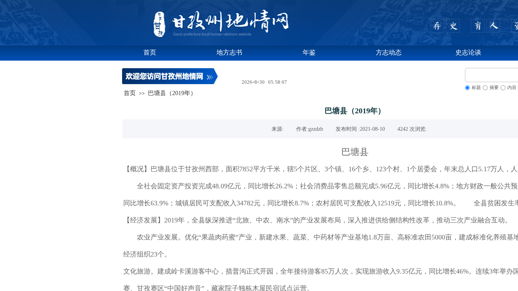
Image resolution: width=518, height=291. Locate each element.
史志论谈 (468, 52)
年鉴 (309, 52)
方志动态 (389, 52)
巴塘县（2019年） (172, 93)
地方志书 (229, 52)
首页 (149, 52)
